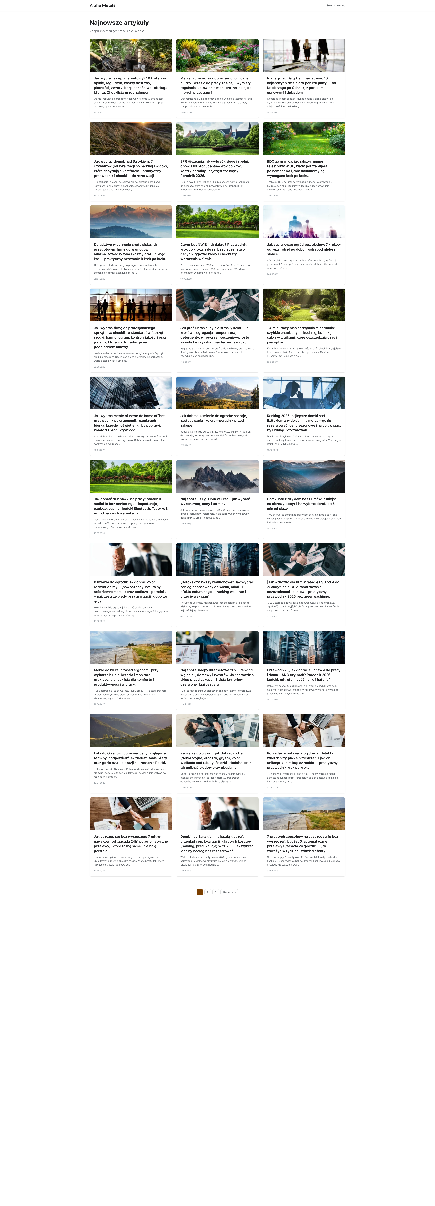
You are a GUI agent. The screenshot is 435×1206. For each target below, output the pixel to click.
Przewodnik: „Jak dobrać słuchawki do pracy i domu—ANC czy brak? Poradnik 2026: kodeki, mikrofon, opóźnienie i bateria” (304, 675)
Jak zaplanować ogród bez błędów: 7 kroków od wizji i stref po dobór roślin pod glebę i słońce (304, 249)
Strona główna (335, 5)
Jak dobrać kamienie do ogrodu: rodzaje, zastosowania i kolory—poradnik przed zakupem (213, 420)
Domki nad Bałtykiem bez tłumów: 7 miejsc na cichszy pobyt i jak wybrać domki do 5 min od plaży (302, 504)
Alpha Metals (102, 5)
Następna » (229, 892)
